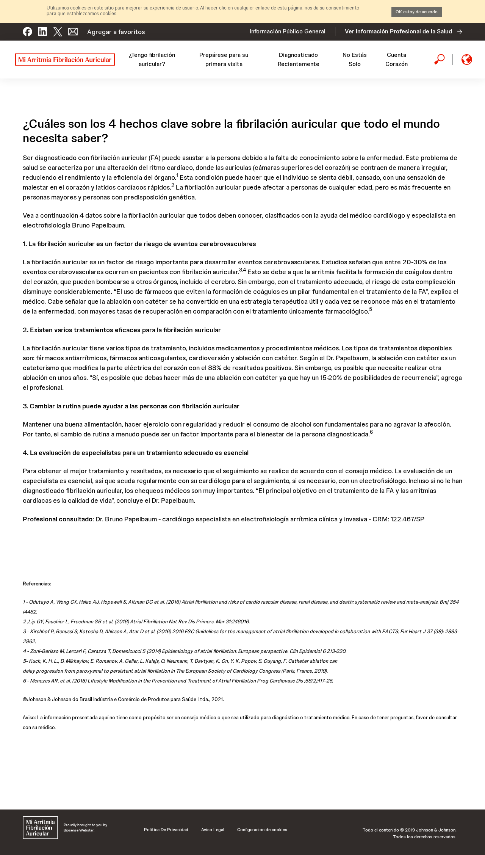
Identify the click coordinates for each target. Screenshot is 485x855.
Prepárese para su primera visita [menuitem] (223, 59)
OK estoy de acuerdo (417, 12)
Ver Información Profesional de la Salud (398, 31)
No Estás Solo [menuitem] (355, 59)
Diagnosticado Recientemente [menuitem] (298, 59)
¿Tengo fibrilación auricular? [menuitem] (152, 59)
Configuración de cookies (262, 830)
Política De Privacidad (166, 830)
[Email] (73, 28)
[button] (27, 28)
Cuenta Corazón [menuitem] (396, 59)
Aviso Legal (212, 830)
